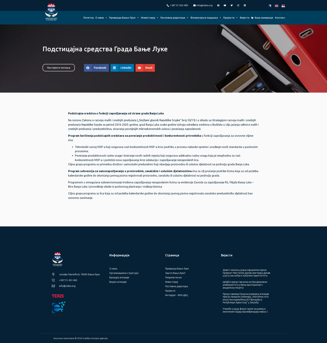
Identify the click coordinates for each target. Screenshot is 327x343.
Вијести (244, 17)
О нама (99, 17)
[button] (96, 68)
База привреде (264, 17)
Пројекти (229, 17)
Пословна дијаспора (172, 17)
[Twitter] (232, 5)
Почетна (88, 17)
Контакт (280, 17)
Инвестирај (148, 17)
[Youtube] (225, 5)
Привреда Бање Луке (122, 17)
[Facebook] (218, 5)
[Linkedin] (245, 5)
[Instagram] (238, 5)
